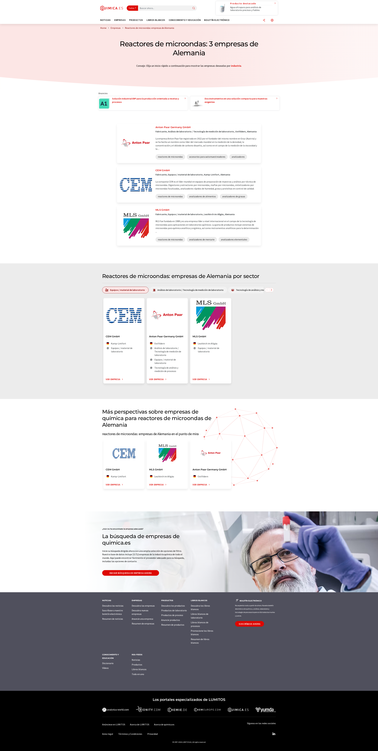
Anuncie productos (170, 620)
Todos (132, 8)
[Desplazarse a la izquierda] (267, 290)
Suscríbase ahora (249, 623)
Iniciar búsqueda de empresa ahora (130, 572)
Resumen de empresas (143, 623)
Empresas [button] (120, 20)
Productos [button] (136, 20)
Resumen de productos (172, 624)
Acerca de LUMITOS (139, 724)
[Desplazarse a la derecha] (271, 290)
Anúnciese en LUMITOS (113, 724)
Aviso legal (107, 733)
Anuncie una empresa (142, 618)
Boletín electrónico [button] (216, 20)
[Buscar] (194, 8)
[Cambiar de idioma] (272, 20)
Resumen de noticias (112, 618)
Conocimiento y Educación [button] (185, 20)
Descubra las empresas (143, 605)
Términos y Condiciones (130, 733)
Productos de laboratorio (174, 610)
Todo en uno (138, 674)
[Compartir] (264, 20)
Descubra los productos (173, 605)
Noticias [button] (105, 20)
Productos (137, 664)
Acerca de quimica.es (164, 724)
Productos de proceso (172, 615)
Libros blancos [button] (156, 20)
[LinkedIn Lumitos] (274, 733)
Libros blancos (139, 669)
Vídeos (105, 667)
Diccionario (108, 663)
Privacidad (152, 733)
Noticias (136, 659)
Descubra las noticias (112, 605)
